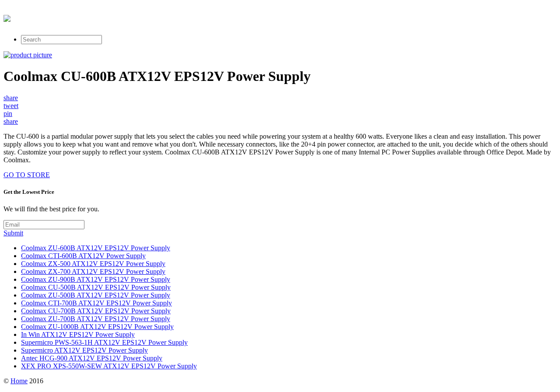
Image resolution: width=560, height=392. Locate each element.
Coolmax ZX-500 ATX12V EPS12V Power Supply (93, 263)
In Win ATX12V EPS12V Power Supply (78, 334)
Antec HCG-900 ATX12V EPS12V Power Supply (91, 358)
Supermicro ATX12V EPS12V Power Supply (84, 350)
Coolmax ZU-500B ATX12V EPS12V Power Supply (95, 295)
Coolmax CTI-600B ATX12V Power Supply (83, 255)
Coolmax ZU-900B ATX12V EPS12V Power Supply (95, 279)
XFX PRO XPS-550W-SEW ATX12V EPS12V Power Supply (109, 366)
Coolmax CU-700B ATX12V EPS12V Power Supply (96, 311)
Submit (13, 233)
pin (8, 113)
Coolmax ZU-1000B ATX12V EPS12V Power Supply (97, 326)
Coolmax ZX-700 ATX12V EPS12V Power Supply (93, 271)
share (11, 98)
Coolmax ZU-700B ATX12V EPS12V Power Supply (95, 318)
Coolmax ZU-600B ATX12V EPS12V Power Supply (95, 248)
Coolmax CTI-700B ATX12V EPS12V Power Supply (96, 303)
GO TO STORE (27, 174)
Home (19, 381)
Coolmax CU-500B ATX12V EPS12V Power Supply (96, 287)
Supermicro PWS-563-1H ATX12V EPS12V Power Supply (104, 342)
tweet (11, 105)
